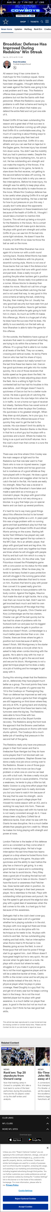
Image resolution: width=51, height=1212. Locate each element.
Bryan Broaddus (19, 62)
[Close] (47, 1148)
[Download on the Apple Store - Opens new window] (15, 1140)
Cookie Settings (25, 1190)
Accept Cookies (25, 1207)
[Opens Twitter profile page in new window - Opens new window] (15, 67)
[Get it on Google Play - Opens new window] (35, 1141)
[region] (25, 1178)
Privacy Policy (12, 1185)
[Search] (42, 21)
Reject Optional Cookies (25, 1198)
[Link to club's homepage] (5, 20)
